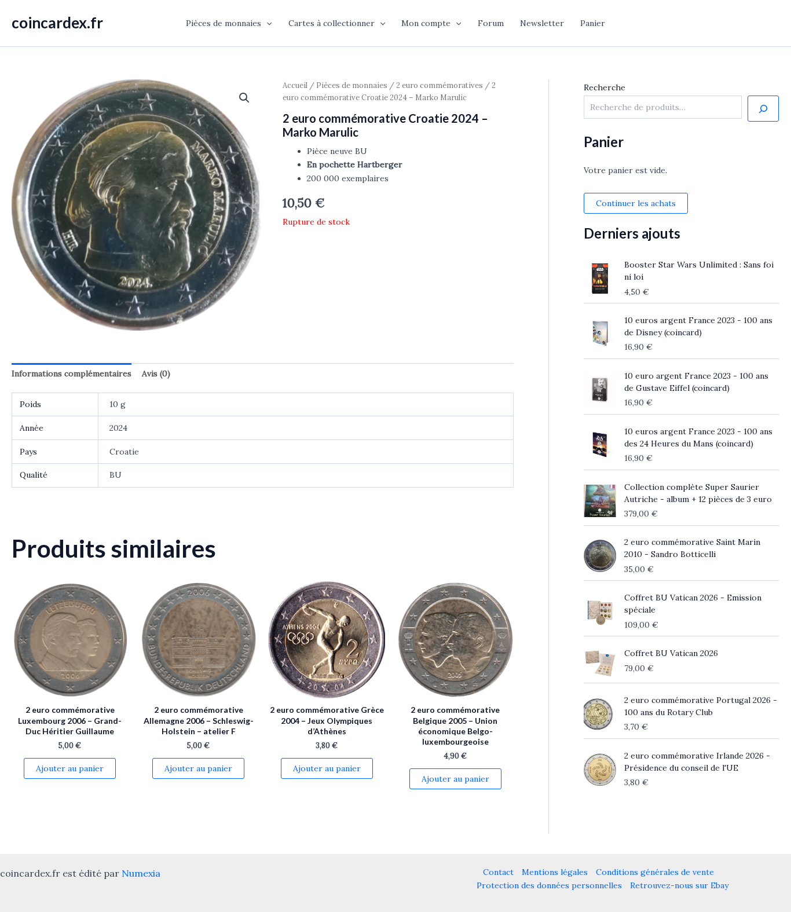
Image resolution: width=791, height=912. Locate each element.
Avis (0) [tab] (156, 373)
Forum (491, 23)
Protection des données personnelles (549, 885)
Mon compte (426, 23)
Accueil (295, 85)
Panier (592, 23)
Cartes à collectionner (331, 23)
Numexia (141, 873)
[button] (266, 23)
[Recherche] (763, 109)
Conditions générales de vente (655, 872)
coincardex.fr (57, 22)
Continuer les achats (636, 203)
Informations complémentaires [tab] (71, 373)
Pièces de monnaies (223, 23)
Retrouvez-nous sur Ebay (679, 885)
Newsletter (542, 23)
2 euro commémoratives (439, 85)
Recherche (604, 87)
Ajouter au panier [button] (70, 768)
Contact (498, 872)
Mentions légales (555, 872)
